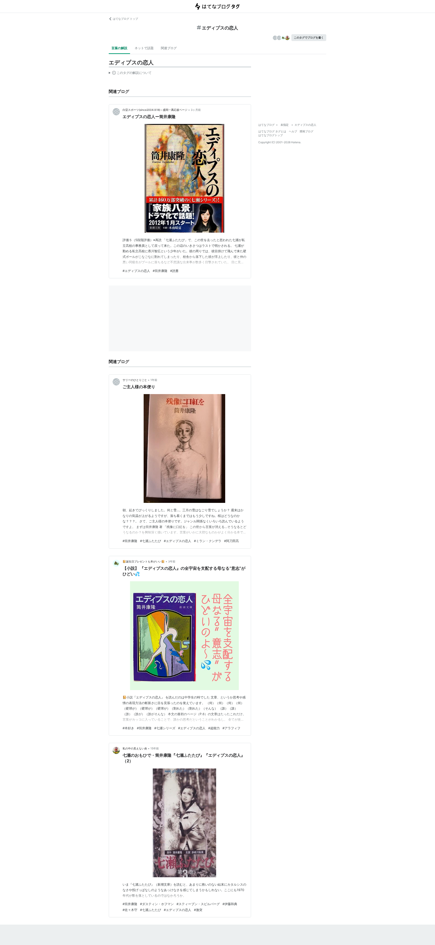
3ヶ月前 (196, 109)
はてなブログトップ (270, 135)
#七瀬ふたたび (150, 541)
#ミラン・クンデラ (207, 541)
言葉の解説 (119, 48)
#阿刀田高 (231, 541)
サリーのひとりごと (135, 380)
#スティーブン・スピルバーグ (198, 904)
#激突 (198, 910)
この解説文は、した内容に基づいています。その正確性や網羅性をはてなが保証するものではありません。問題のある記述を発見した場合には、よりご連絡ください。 (130, 74)
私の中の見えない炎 (135, 748)
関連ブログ (169, 48)
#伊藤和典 (229, 904)
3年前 (171, 561)
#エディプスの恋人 (136, 271)
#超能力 (214, 728)
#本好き (128, 728)
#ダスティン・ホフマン (157, 904)
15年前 (154, 748)
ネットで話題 (144, 48)
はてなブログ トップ (125, 18)
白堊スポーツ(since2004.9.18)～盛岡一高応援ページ (155, 109)
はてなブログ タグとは (272, 131)
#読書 (174, 271)
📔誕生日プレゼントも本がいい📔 (144, 561)
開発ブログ (306, 131)
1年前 (153, 380)
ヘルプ (293, 131)
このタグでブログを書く (309, 37)
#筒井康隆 (160, 271)
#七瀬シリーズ (164, 728)
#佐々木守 (130, 910)
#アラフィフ (231, 728)
